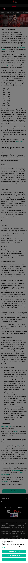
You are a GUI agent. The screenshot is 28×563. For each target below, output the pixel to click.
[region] (14, 551)
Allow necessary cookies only (14, 555)
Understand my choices (14, 551)
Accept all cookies (14, 559)
